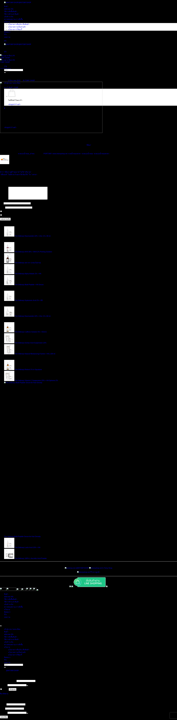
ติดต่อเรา (7, 32)
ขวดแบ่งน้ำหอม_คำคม (5, 68)
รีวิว (5, 34)
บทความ (7, 37)
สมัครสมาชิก (9, 9)
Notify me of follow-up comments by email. (17, 211)
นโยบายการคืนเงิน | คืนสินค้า (18, 24)
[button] (5, 66)
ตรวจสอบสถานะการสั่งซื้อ (13, 19)
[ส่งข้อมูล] (5, 667)
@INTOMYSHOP (24, 2)
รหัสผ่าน (3, 685)
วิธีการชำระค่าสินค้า (11, 14)
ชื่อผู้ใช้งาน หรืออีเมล (8, 681)
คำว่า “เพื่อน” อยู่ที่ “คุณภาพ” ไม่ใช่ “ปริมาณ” (15, 172)
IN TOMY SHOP (29, 80)
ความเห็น (4, 199)
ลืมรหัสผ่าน (4, 694)
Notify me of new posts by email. (14, 215)
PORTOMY (48, 153)
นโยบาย (7, 22)
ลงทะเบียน (4, 717)
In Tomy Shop (107, 568)
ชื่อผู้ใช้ (3, 704)
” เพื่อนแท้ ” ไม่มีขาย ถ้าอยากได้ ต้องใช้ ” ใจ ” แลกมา (18, 174)
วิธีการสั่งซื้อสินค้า (10, 11)
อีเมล (2, 207)
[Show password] (27, 685)
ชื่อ (1, 203)
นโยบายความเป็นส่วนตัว (17, 27)
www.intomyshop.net (60, 153)
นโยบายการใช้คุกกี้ (15, 29)
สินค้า (6, 6)
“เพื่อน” (88, 145)
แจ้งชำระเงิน (8, 16)
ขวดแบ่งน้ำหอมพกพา (101, 153)
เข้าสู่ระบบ (13, 689)
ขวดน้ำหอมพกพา (74, 153)
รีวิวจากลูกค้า (95, 572)
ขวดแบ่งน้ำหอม (87, 153)
